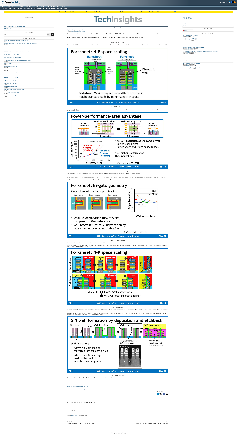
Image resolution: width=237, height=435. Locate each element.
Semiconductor (29, 6)
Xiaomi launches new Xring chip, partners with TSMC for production (195, 67)
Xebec (187, 40)
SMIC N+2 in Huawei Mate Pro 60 (10, 80)
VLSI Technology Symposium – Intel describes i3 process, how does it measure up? (18, 60)
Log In (226, 2)
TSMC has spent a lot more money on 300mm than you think (14, 95)
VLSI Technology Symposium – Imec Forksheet (76, 29)
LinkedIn (184, 23)
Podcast (59, 6)
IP (18, 8)
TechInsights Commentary (187, 18)
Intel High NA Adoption (8, 63)
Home (2, 6)
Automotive (53, 8)
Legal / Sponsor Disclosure (115, 433)
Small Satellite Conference (8, 19)
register (72, 415)
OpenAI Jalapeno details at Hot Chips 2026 (190, 35)
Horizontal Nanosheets (86, 402)
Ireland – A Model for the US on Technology (76, 389)
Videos (63, 6)
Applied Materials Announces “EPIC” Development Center (14, 89)
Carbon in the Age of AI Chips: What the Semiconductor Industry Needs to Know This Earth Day (21, 43)
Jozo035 (187, 36)
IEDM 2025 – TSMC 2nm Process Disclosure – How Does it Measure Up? (16, 51)
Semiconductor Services (77, 31)
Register (222, 2)
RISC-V (35, 8)
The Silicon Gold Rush (7, 28)
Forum (9, 6)
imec (94, 402)
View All (31, 17)
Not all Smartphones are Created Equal (10, 66)
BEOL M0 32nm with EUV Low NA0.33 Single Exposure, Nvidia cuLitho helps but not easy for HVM (200, 51)
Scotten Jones (70, 30)
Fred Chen (188, 52)
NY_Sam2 (187, 53)
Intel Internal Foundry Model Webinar (10, 86)
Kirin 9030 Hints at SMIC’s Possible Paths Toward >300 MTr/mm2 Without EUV (18, 46)
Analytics (37, 6)
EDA (13, 6)
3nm (72, 402)
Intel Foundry (30, 8)
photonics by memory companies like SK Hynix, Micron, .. (193, 59)
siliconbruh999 (189, 48)
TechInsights (83, 31)
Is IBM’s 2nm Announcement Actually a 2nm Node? (77, 386)
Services (21, 6)
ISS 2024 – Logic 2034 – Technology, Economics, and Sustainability (16, 72)
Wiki (5, 6)
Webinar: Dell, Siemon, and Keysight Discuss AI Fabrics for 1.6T (15, 26)
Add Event (27, 17)
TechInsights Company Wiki (187, 17)
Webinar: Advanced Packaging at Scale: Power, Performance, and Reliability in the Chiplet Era (20, 24)
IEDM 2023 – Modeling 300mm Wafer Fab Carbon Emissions (14, 77)
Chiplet (21, 8)
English (185, 30)
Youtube (184, 25)
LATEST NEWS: (4, 8)
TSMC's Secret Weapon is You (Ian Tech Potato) (191, 63)
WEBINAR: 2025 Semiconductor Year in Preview (12, 54)
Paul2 (188, 64)
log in (76, 415)
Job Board (53, 6)
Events (65, 8)
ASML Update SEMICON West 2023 (10, 83)
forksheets (77, 402)
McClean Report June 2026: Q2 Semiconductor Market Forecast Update (16, 40)
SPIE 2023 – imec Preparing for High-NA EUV (12, 92)
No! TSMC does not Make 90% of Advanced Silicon (13, 69)
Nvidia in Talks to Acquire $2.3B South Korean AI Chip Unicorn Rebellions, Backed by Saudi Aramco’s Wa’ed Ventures (203, 55)
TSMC (25, 8)
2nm (70, 402)
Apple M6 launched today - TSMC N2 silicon (190, 38)
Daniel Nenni (189, 39)
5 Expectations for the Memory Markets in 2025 (12, 57)
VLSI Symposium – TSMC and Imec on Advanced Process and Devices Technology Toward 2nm (86, 383)
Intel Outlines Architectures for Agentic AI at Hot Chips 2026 (193, 47)
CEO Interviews (11, 8)
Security (42, 6)
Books (48, 6)
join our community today (172, 11)
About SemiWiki (123, 433)
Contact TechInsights (186, 19)
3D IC (58, 8)
